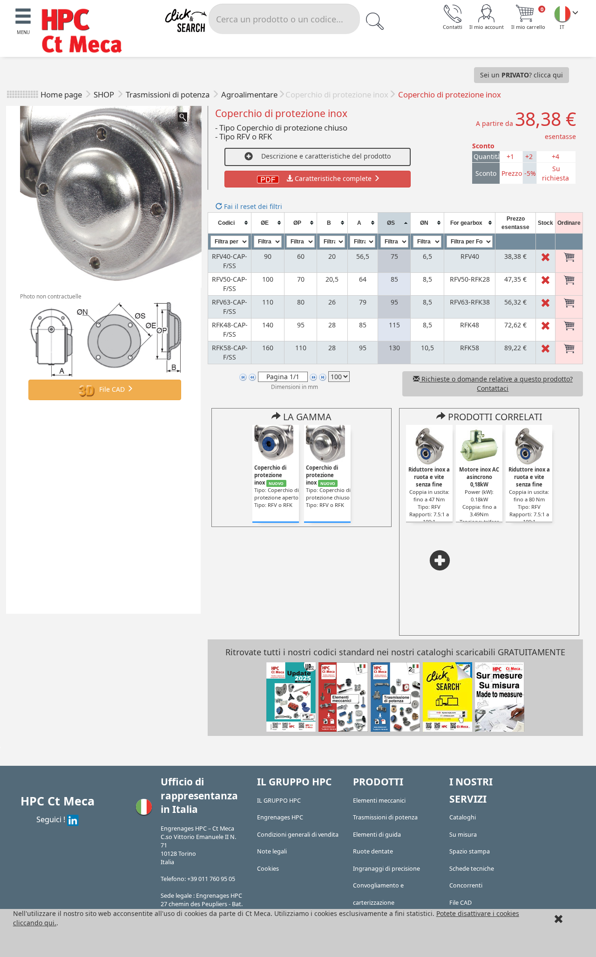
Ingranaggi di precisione (386, 869)
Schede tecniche (471, 869)
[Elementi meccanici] (343, 696)
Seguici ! (51, 819)
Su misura (463, 835)
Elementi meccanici (379, 800)
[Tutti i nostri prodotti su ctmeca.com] (447, 696)
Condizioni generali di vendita (298, 835)
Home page (61, 94)
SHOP (105, 94)
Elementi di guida (377, 835)
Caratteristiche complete (333, 178)
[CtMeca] (562, 13)
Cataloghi (462, 817)
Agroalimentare (249, 94)
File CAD (112, 388)
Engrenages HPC (280, 817)
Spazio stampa (469, 851)
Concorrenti (465, 885)
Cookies (268, 869)
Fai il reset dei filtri (252, 206)
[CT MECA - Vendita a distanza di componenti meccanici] (86, 32)
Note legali (272, 851)
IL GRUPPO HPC (279, 800)
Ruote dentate (373, 851)
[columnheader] (229, 222)
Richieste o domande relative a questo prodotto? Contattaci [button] (496, 383)
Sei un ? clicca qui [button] (521, 74)
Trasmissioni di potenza (168, 94)
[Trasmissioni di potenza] (395, 696)
